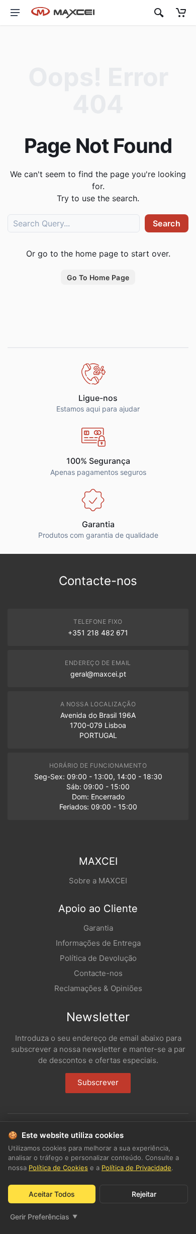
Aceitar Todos (52, 1194)
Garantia (98, 928)
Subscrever (98, 1082)
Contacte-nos (98, 973)
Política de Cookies (58, 1168)
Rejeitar (144, 1194)
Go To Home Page (98, 277)
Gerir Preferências (43, 1216)
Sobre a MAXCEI (98, 880)
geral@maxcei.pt (98, 674)
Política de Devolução (98, 958)
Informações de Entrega (98, 943)
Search (166, 223)
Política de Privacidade (136, 1168)
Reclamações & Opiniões (98, 988)
